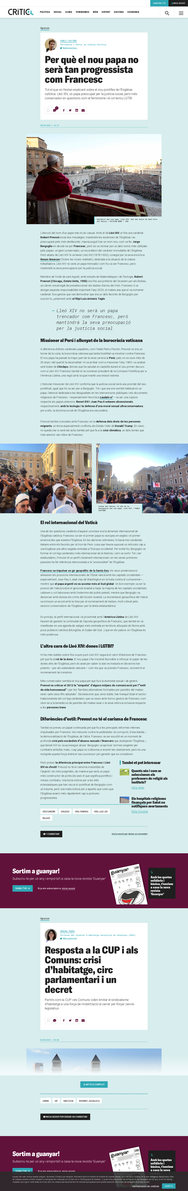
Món (95, 12)
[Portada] (20, 12)
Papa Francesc (81, 811)
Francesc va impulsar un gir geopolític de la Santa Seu (74, 570)
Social (58, 12)
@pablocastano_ (70, 48)
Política (45, 12)
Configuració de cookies (145, 1186)
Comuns (46, 1100)
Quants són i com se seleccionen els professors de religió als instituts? (149, 776)
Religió (46, 818)
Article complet (95, 1084)
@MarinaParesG (70, 938)
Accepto (169, 1186)
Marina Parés (67, 931)
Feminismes (82, 12)
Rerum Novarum (50, 259)
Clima (68, 12)
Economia (133, 12)
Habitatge (68, 1100)
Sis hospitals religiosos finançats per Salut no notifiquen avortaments (149, 802)
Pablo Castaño (68, 40)
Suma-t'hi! (21, 888)
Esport (106, 12)
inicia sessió (68, 888)
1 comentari (52, 834)
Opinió (44, 28)
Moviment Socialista (89, 1100)
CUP (56, 1100)
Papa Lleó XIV (101, 811)
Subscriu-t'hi (159, 3)
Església (65, 811)
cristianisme (49, 811)
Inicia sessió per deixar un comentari (130, 834)
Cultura (119, 12)
